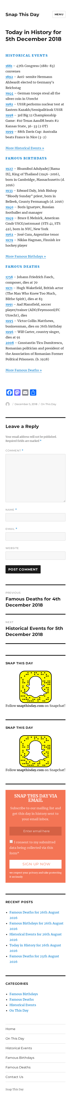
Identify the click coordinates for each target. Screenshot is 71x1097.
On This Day (48, 404)
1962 (9, 234)
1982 (9, 104)
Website (12, 548)
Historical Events (22, 1005)
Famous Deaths (21, 999)
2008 (10, 343)
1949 (9, 218)
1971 (9, 288)
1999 (9, 132)
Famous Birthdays (23, 994)
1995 (9, 321)
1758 (9, 277)
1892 (9, 77)
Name (11, 509)
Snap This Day (22, 14)
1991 (9, 304)
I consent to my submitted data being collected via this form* (32, 847)
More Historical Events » (25, 148)
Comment (14, 450)
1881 (9, 66)
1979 (9, 240)
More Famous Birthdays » (26, 256)
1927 (9, 169)
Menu (59, 14)
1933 (9, 191)
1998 (9, 115)
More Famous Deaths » (24, 370)
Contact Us (14, 1077)
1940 (9, 207)
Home (10, 1029)
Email (11, 529)
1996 (9, 332)
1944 (9, 93)
